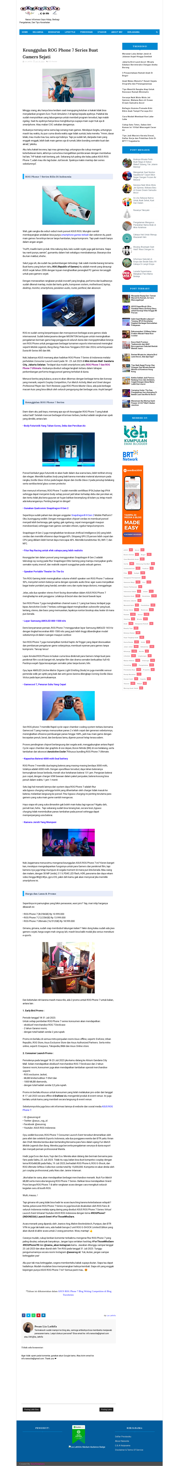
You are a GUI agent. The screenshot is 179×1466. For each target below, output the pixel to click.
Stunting (127, 619)
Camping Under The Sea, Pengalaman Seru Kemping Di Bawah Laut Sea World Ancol (144, 392)
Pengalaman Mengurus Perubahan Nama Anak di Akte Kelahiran (144, 225)
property (146, 670)
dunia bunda (128, 642)
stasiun (126, 683)
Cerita (126, 564)
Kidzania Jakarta (130, 601)
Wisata (139, 619)
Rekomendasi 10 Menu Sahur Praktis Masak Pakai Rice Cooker (143, 333)
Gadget (136, 573)
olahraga (145, 660)
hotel (143, 642)
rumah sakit (128, 679)
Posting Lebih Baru (31, 1409)
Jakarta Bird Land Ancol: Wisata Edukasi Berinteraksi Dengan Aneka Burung (140, 64)
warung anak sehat (131, 688)
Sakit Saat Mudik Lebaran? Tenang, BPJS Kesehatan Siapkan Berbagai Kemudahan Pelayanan (144, 322)
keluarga (127, 651)
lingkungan (142, 656)
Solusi (140, 614)
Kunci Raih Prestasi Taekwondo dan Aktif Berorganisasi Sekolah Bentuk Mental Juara (144, 345)
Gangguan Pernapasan (132, 578)
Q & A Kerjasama (122, 1445)
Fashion (145, 568)
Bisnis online (129, 555)
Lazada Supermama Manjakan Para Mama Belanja (143, 274)
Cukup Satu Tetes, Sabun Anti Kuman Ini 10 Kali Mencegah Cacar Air (139, 127)
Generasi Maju (129, 582)
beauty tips (128, 628)
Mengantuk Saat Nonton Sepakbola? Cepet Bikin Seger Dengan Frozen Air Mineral (144, 176)
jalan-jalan (128, 647)
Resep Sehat (128, 610)
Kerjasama (134, 32)
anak (126, 624)
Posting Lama (106, 1409)
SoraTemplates (38, 1464)
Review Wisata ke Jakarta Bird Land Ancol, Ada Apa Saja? (144, 356)
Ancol (137, 550)
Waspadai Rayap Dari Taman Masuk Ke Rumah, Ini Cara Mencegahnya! (143, 298)
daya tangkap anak (131, 637)
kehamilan (144, 647)
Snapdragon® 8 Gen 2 (83, 515)
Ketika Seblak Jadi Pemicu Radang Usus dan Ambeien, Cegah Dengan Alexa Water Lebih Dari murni (143, 381)
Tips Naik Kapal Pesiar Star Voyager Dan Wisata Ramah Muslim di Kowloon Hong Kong (143, 368)
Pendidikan (86, 32)
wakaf (139, 683)
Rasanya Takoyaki (141, 210)
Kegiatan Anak (129, 596)
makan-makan (129, 660)
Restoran (144, 610)
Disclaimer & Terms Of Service (129, 1450)
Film (125, 573)
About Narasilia (122, 1441)
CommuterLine (129, 568)
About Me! (117, 32)
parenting (127, 665)
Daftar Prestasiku (123, 1436)
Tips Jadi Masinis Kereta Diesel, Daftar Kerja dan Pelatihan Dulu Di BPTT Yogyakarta (139, 138)
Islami (145, 591)
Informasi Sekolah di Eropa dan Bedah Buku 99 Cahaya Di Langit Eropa (144, 261)
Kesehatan (54, 32)
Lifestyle (70, 32)
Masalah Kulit (129, 605)
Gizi (143, 582)
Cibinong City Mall (143, 564)
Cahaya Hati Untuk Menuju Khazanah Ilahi (145, 235)
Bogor (143, 555)
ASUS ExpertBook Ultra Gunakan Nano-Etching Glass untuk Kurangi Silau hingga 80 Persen (144, 309)
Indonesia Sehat (130, 591)
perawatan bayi (129, 670)
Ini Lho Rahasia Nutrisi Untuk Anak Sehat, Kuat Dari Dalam (143, 200)
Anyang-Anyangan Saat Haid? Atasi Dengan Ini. (143, 248)
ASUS (126, 550)
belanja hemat (129, 633)
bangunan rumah (141, 624)
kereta (141, 651)
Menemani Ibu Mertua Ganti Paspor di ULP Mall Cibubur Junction (143, 403)
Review (54, 61)
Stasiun (102, 32)
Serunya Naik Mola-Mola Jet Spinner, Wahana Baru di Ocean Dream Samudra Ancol (137, 100)
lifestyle (127, 656)
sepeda (143, 679)
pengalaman (143, 665)
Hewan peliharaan (130, 587)
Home (25, 32)
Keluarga (38, 32)
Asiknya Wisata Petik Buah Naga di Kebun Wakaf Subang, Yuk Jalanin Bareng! (145, 163)
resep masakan (130, 674)
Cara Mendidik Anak (131, 559)
